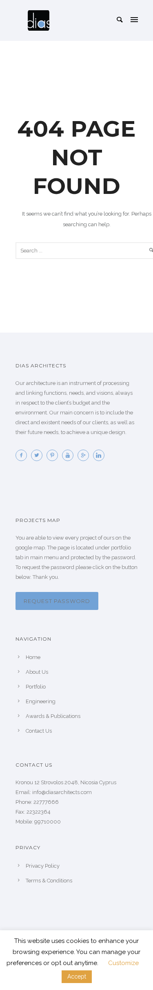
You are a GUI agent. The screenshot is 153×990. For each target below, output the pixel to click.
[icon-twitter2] (39, 455)
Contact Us (39, 731)
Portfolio (36, 687)
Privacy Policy (43, 866)
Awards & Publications (53, 716)
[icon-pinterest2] (54, 455)
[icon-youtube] (70, 455)
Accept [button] (76, 976)
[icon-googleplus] (85, 455)
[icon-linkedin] (101, 455)
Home (33, 657)
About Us (37, 672)
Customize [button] (123, 963)
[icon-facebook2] (23, 455)
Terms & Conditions (49, 881)
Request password (57, 601)
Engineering (40, 701)
